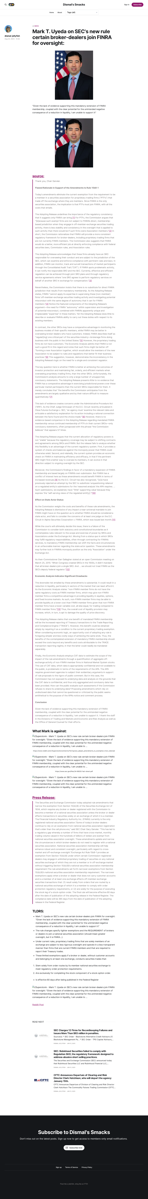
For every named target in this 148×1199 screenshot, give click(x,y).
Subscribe (137, 5)
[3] (90, 280)
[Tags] (82, 12)
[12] (68, 569)
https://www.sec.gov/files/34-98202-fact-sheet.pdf (74, 771)
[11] (113, 519)
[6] (46, 357)
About (59, 12)
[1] (73, 217)
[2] (110, 231)
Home (51, 12)
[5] (81, 340)
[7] (51, 397)
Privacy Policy (87, 1167)
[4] (47, 304)
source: (38, 176)
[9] (56, 480)
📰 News (35, 26)
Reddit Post (38, 1004)
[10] (94, 493)
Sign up (59, 1167)
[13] (59, 609)
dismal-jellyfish (12, 36)
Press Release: (43, 798)
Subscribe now (75, 1148)
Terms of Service (71, 1167)
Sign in (126, 5)
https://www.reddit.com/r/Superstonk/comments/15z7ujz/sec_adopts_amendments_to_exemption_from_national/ (74, 751)
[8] (83, 417)
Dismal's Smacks (74, 4)
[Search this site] (5, 4)
